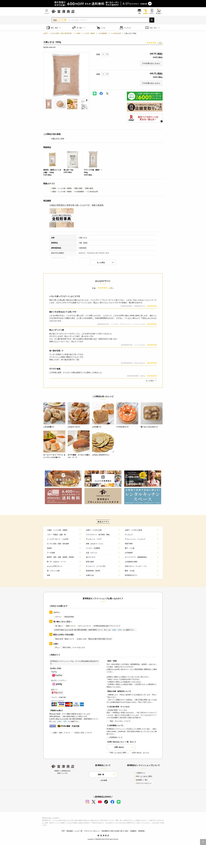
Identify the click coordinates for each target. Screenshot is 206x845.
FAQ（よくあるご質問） (144, 776)
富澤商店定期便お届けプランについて (107, 626)
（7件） (160, 43)
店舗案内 (133, 831)
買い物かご (59, 626)
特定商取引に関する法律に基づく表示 (115, 831)
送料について (70, 626)
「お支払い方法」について (82, 732)
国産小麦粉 (78, 188)
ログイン (58, 616)
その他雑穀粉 (102, 33)
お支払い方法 (81, 639)
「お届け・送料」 (117, 630)
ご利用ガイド (140, 773)
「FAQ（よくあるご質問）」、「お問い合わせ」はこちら (128, 752)
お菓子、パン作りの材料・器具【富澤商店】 (57, 33)
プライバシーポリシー (144, 783)
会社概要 (104, 780)
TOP (63, 831)
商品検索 (70, 831)
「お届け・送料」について (60, 732)
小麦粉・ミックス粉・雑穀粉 (85, 33)
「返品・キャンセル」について (119, 721)
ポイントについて (84, 626)
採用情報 (141, 831)
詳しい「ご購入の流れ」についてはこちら (70, 647)
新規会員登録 (69, 616)
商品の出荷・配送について (64, 639)
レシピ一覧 (78, 831)
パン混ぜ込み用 (116, 33)
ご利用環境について (115, 737)
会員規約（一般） (142, 780)
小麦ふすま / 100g (57, 138)
